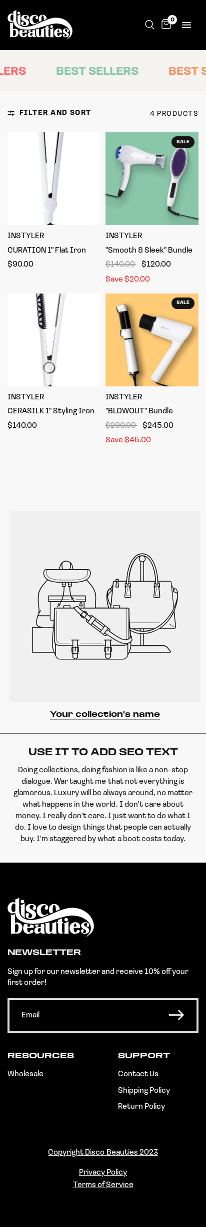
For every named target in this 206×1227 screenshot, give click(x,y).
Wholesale (26, 1074)
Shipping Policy (144, 1091)
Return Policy (141, 1107)
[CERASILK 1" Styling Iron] (54, 340)
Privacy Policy (103, 1173)
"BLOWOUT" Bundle (139, 411)
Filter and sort (56, 113)
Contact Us (138, 1074)
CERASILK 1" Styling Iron (51, 411)
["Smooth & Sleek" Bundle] (152, 178)
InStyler (26, 236)
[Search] (150, 25)
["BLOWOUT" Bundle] (152, 340)
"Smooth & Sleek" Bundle (149, 250)
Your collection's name (105, 714)
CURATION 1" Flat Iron (47, 250)
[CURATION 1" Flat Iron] (54, 178)
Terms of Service (103, 1185)
